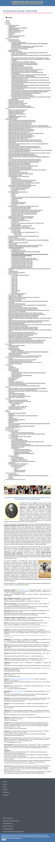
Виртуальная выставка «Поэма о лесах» (18, 138)
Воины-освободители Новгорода (22, 449)
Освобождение (12, 142)
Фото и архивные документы (18, 189)
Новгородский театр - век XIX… (18, 250)
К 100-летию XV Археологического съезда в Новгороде (22, 228)
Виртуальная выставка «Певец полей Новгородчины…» (22, 129)
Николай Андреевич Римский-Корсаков (20, 208)
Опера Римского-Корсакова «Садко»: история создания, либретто (27, 210)
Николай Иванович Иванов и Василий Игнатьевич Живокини (25, 251)
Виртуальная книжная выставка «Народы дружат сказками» (23, 333)
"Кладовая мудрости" (16, 374)
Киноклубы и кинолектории (17, 203)
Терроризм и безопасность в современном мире (22, 76)
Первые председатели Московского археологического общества (24, 297)
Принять (3, 839)
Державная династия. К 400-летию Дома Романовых (21, 216)
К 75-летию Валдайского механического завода (20, 167)
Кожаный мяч (14, 285)
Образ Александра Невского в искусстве (21, 184)
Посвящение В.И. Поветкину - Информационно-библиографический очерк (28, 74)
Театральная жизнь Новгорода (16, 247)
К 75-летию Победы (13, 437)
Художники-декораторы (17, 215)
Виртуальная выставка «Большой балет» (18, 242)
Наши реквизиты (12, 379)
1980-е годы (14, 287)
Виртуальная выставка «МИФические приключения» (21, 335)
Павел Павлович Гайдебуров (18, 257)
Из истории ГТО (15, 221)
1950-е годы (14, 281)
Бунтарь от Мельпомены (18, 691)
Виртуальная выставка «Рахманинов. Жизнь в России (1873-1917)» (24, 146)
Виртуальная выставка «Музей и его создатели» (20, 137)
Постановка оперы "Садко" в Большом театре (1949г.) (24, 214)
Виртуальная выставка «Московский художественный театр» (23, 155)
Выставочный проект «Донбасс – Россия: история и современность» (25, 147)
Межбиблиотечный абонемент (16, 112)
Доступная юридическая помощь (17, 35)
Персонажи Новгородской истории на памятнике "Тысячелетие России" (26, 245)
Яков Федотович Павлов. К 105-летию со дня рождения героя (23, 165)
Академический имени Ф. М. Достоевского (21, 267)
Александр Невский (16, 178)
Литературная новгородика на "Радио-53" (19, 353)
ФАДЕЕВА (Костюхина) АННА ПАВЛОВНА (24, 453)
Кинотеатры (14, 199)
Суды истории (12, 462)
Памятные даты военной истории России (15, 479)
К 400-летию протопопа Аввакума (17, 394)
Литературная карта (13, 99)
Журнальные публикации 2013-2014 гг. (20, 220)
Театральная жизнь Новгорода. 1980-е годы (22, 266)
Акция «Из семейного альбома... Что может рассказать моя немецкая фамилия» (28, 388)
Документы (11, 380)
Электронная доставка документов (17, 113)
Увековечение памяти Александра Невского (22, 181)
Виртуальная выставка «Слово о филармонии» (20, 163)
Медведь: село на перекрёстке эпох (17, 298)
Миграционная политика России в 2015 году (21, 67)
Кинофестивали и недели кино (18, 202)
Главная (5, 781)
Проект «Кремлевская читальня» (16, 393)
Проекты (8, 387)
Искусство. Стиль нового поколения (17, 238)
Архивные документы (16, 376)
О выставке (14, 177)
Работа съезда (17, 233)
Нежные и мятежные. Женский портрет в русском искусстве (23, 307)
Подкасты (11, 34)
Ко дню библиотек (15, 73)
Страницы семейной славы (17, 458)
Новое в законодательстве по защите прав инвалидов (24, 71)
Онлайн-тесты (12, 33)
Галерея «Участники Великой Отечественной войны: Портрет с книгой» (28, 434)
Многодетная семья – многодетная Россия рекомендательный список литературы (31, 90)
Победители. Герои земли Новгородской (20, 444)
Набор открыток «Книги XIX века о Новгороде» (20, 396)
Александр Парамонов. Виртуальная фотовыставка (21, 173)
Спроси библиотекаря (14, 25)
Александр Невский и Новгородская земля (19, 176)
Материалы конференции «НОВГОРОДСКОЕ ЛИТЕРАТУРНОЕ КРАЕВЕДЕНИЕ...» (30, 352)
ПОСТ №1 (16, 454)
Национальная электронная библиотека (18, 400)
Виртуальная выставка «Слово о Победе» (21, 436)
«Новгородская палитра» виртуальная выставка (20, 168)
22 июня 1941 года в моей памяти (17, 397)
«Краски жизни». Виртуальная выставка (18, 172)
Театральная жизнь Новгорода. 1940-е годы (22, 260)
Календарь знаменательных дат (16, 100)
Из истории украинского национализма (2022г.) (22, 95)
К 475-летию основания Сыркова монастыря (19, 149)
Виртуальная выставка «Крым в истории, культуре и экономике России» (26, 141)
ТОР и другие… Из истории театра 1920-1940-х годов (23, 258)
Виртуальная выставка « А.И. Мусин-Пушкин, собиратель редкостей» (25, 140)
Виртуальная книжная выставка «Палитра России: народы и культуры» (25, 313)
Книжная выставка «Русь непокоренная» (18, 325)
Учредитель (6, 795)
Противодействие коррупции (13, 427)
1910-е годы (14, 276)
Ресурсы (8, 38)
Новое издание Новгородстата (18, 443)
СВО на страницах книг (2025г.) (18, 54)
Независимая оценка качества (16, 382)
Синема (13, 194)
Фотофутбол (14, 292)
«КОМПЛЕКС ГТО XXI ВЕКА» (17, 219)
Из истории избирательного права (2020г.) (21, 94)
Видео (7, 410)
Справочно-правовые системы (16, 102)
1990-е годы (14, 288)
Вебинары (11, 422)
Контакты (11, 366)
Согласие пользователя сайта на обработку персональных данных (24, 385)
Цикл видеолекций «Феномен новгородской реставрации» (22, 359)
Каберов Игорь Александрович (21, 452)
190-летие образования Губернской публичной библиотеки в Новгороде (28, 372)
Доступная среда (10, 428)
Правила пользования (14, 37)
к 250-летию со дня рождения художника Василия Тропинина (23, 309)
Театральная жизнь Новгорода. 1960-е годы (22, 263)
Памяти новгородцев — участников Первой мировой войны (23, 389)
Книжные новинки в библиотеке (16, 30)
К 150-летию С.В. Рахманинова (16, 294)
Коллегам (8, 411)
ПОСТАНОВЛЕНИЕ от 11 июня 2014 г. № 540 (21, 225)
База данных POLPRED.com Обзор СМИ (18, 103)
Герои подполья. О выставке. (18, 465)
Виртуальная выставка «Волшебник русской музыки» (21, 130)
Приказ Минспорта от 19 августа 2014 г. (20, 227)
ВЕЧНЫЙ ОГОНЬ (15, 448)
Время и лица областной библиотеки (20, 188)
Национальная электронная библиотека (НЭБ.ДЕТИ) (21, 107)
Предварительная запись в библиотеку (18, 28)
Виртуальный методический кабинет (17, 413)
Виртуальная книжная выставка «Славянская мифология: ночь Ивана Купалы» (27, 340)
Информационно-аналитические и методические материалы (23, 415)
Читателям (8, 24)
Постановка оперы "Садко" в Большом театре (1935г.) (24, 212)
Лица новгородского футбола (18, 293)
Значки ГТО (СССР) (15, 224)
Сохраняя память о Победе (15, 296)
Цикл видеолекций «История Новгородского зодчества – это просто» (25, 362)
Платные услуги (12, 115)
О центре (11, 358)
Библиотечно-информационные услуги (18, 110)
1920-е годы (14, 277)
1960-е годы (14, 283)
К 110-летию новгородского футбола (20, 275)
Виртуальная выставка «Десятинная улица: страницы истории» (24, 162)
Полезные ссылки (13, 418)
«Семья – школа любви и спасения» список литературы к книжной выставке (29, 52)
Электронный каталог (14, 39)
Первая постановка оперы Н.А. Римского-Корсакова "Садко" (25, 211)
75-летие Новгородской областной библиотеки (20, 186)
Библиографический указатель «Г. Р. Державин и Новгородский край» (25, 355)
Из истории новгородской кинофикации (18, 192)
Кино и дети (14, 205)
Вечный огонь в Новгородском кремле (23, 450)
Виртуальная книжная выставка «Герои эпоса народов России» (24, 236)
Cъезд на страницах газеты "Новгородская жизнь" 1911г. (25, 232)
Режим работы (12, 26)
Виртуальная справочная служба (16, 111)
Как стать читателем (8, 826)
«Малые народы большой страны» (17, 323)
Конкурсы (11, 417)
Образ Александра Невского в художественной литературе (25, 182)
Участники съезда (15, 231)
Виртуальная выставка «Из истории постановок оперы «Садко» (24, 206)
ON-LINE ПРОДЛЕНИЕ (13, 29)
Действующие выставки (14, 31)
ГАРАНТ (13, 405)
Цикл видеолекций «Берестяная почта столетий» (20, 361)
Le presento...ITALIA (13, 237)
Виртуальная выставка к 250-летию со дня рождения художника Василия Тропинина (29, 320)
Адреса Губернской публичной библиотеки (21, 375)
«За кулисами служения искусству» (17, 303)
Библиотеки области (13, 421)
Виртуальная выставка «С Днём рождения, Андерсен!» (22, 136)
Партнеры (8, 398)
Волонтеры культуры (11, 473)
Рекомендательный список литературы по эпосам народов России (27, 72)
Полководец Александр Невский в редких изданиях (23, 180)
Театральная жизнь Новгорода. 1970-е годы (22, 264)
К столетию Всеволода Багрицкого (17, 272)
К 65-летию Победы (13, 431)
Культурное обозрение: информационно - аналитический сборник (27, 46)
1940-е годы (14, 280)
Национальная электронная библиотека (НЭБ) (20, 106)
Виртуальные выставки (11, 119)
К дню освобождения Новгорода (19, 440)
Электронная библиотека (15, 41)
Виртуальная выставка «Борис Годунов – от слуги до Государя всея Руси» (26, 133)
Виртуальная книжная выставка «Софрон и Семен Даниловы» (23, 327)
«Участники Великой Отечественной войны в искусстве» (22, 120)
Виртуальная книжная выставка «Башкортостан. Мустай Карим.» (24, 315)
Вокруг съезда (17, 234)
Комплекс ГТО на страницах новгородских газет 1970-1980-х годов (27, 223)
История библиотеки (13, 370)
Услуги (7, 108)
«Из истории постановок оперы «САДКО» (21, 207)
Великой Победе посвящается (13, 430)
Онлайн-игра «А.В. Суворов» (15, 363)
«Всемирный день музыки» (15, 300)
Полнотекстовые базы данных (18, 42)
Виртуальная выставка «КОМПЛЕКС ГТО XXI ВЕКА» (21, 218)
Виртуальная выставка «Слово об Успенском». (20, 164)
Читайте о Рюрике (13, 244)
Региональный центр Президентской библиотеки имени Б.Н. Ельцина (22, 357)
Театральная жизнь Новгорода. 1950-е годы (22, 262)
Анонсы (7, 21)
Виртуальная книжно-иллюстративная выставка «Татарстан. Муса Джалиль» (27, 314)
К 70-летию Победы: (13, 435)
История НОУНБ (15, 371)
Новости (8, 20)
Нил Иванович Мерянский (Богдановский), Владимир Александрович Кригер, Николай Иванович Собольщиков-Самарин (29, 255)
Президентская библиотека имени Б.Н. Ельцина (20, 401)
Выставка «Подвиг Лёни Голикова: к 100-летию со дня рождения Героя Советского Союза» (30, 324)
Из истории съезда (15, 229)
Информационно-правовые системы (17, 116)
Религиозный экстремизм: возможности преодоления (24, 63)
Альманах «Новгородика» (17, 350)
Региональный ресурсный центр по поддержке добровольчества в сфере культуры (28, 475)
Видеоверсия (14, 190)
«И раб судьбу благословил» (15, 306)
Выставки (8, 22)
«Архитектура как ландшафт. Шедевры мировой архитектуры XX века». (25, 322)
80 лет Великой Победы (17, 457)
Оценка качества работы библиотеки (17, 384)
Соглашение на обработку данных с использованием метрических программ (27, 383)
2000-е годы (14, 289)
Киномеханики (14, 201)
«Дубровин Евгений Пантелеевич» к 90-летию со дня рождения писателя (26, 342)
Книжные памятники (13, 50)
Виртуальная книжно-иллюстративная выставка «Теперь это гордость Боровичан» (28, 125)
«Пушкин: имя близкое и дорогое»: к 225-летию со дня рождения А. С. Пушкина (30, 58)
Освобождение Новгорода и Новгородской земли (23, 461)
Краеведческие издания (14, 349)
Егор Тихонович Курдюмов (17, 253)
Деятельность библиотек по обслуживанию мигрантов (24, 64)
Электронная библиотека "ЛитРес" (17, 104)
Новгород (22, 590)
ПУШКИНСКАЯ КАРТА (14, 117)
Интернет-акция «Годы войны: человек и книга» (22, 432)
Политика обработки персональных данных (13, 831)
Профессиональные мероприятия (17, 419)
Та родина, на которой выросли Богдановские (21, 679)
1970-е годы (14, 284)
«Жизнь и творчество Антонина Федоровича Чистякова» (22, 121)
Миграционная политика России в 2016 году (21, 68)
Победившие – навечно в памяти (19, 460)
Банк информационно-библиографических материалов (22, 426)
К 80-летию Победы (13, 456)
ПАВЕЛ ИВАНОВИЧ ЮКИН (17, 65)
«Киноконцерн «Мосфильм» (15, 409)
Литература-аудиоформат (15, 354)
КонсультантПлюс (15, 404)
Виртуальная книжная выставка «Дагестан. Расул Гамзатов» (23, 316)
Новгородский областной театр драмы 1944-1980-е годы (24, 259)
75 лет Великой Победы (17, 439)
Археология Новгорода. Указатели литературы (22, 47)
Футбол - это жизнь (13, 273)
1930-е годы (14, 279)
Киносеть (13, 195)
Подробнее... (18, 838)
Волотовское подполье (16, 466)
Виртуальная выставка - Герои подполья (18, 463)
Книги (15, 469)
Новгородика (9, 344)
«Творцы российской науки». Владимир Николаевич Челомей (23, 328)
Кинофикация (14, 193)
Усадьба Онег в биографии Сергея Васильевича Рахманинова (23, 246)
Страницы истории (15, 249)
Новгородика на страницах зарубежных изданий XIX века (22, 185)
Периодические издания (20, 470)
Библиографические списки (15, 51)
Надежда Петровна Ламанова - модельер (19, 336)
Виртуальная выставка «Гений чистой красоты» (20, 124)
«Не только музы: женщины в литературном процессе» (22, 332)
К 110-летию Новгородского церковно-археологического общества (25, 159)
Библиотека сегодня (13, 378)
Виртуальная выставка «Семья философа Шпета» (20, 134)
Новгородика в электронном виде (19, 48)
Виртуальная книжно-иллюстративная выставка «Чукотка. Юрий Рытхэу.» (26, 341)
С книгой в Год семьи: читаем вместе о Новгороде (23, 61)
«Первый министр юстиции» (15, 175)
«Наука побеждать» (13, 271)
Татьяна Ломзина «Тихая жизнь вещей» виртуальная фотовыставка (25, 160)
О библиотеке (9, 365)
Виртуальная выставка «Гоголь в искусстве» (19, 132)
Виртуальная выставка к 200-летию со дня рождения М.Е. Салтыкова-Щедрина (27, 305)
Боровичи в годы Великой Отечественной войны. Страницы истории (27, 441)
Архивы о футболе (15, 290)
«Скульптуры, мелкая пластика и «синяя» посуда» (20, 123)
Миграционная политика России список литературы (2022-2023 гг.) (27, 69)
